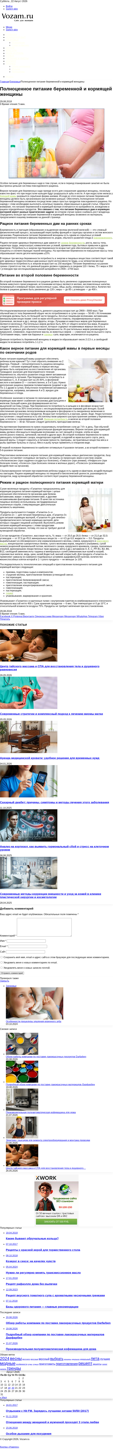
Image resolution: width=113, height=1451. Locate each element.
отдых (30, 1364)
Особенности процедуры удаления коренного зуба (33, 1021)
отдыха (35, 1364)
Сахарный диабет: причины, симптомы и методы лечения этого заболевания (54, 802)
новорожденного (103, 238)
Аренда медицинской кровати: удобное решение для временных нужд (49, 758)
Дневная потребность (56, 419)
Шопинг (11, 61)
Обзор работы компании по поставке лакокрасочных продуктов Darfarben (46, 1056)
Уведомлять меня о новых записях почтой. (27, 968)
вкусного (26, 1359)
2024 (4, 1358)
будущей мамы (8, 196)
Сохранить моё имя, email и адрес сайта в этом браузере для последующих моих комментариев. (56, 957)
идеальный (85, 1359)
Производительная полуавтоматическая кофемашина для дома (41, 1112)
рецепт (85, 1363)
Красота (11, 50)
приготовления (67, 1364)
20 (13, 1388)
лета (95, 1358)
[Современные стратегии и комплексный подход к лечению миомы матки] (28, 708)
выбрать (56, 1359)
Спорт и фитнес (20, 45)
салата (3, 1369)
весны (16, 1358)
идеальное (76, 1359)
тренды (14, 1368)
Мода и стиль (15, 53)
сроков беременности (73, 243)
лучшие (105, 1358)
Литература (18, 71)
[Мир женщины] (17, 22)
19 (9, 1388)
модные (7, 1363)
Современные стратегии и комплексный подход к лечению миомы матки (51, 713)
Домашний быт (16, 37)
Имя (3, 941)
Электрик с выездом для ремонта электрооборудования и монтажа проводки (48, 1140)
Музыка (16, 69)
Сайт (2, 951)
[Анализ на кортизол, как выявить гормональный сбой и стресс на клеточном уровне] (28, 841)
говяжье (48, 334)
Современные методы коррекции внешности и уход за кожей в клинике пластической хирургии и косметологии (50, 895)
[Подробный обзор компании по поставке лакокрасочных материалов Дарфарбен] (22, 1082)
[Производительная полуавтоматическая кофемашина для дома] (22, 1110)
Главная (4, 81)
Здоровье (12, 40)
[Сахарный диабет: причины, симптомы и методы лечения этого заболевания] (28, 796)
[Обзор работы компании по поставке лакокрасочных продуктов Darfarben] (22, 1054)
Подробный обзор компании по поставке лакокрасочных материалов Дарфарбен (50, 1084)
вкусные (34, 1359)
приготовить (47, 1363)
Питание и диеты (17, 58)
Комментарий (8, 935)
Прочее (11, 64)
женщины (67, 1359)
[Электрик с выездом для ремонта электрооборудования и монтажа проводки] (22, 1137)
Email (4, 946)
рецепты (97, 1364)
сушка (9, 593)
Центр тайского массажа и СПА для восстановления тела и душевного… (46, 1168)
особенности (21, 1364)
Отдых (10, 56)
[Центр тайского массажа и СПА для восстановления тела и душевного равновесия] (28, 660)
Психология (18, 42)
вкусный (44, 1358)
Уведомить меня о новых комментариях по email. (30, 962)
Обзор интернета (21, 66)
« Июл (3, 1397)
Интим (10, 48)
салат (104, 1364)
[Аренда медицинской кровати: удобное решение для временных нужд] (28, 752)
